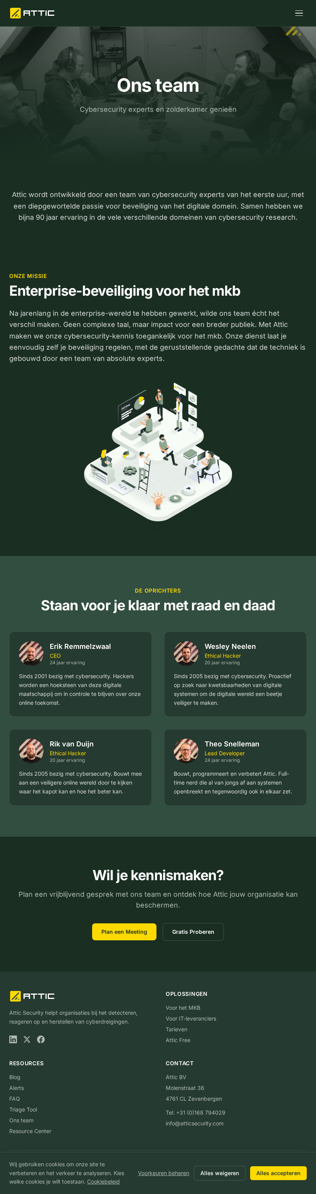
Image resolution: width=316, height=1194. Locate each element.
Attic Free (178, 1040)
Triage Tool (23, 1109)
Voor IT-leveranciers (191, 1018)
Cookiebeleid (103, 1181)
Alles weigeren (219, 1173)
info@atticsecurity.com (195, 1123)
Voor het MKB (183, 1007)
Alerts (16, 1088)
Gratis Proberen (193, 931)
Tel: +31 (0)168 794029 (195, 1112)
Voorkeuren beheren (163, 1173)
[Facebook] (41, 1039)
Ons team (21, 1120)
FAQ (14, 1098)
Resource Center (30, 1131)
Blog (14, 1077)
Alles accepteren (278, 1173)
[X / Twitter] (27, 1039)
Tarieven (176, 1029)
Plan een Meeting (124, 931)
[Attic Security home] (33, 13)
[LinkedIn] (13, 1039)
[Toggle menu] (299, 13)
